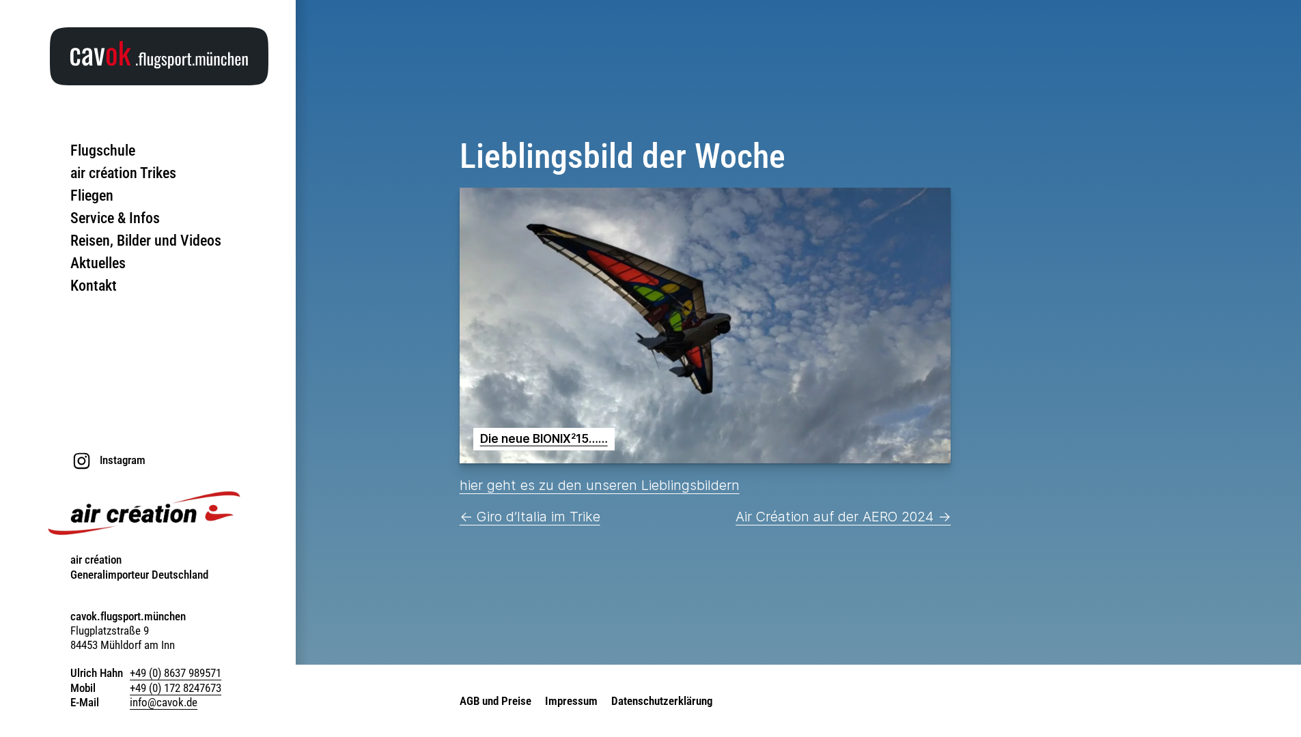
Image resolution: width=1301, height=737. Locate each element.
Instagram (122, 460)
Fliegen (91, 195)
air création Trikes (123, 173)
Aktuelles (98, 263)
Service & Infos (115, 218)
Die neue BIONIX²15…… (544, 439)
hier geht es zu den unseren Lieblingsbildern (600, 485)
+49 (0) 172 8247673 (175, 688)
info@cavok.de (163, 702)
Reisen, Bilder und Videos (145, 240)
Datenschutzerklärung (662, 701)
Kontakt (93, 285)
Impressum (571, 701)
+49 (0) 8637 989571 (175, 673)
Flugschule (102, 150)
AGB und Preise (495, 701)
